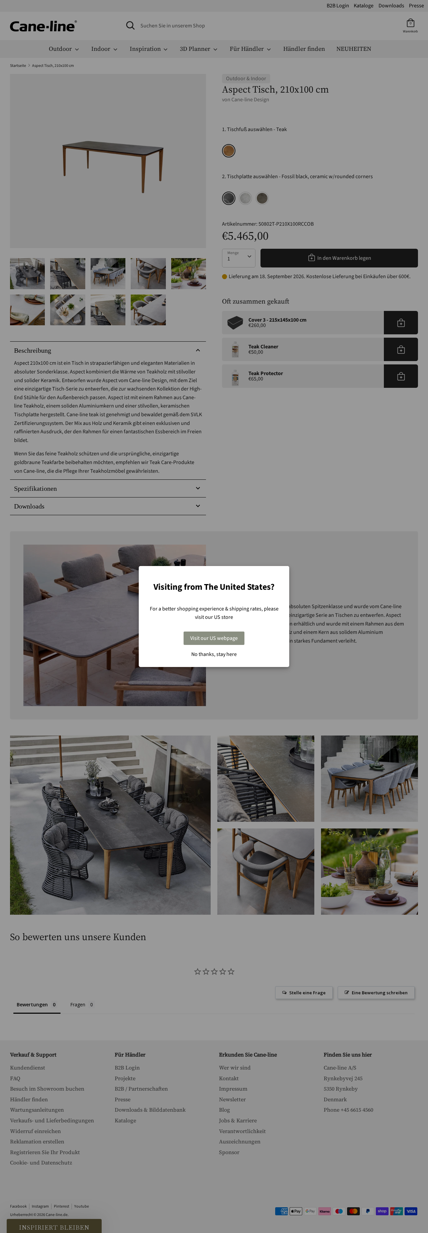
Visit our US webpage (214, 638)
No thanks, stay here (214, 654)
